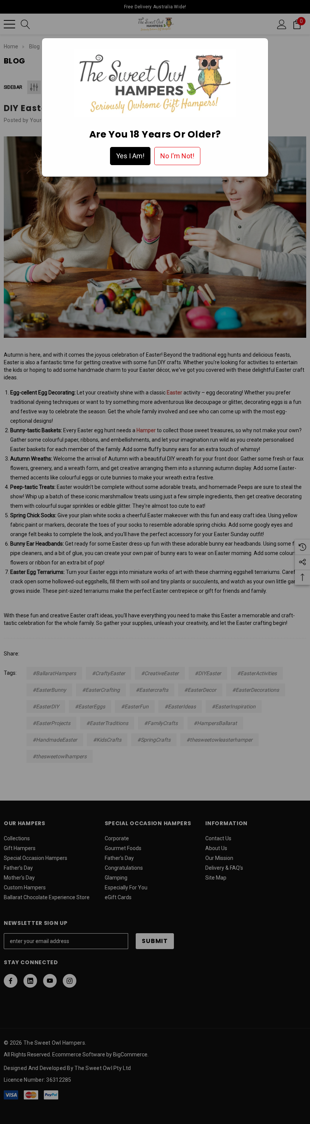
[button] (130, 156)
